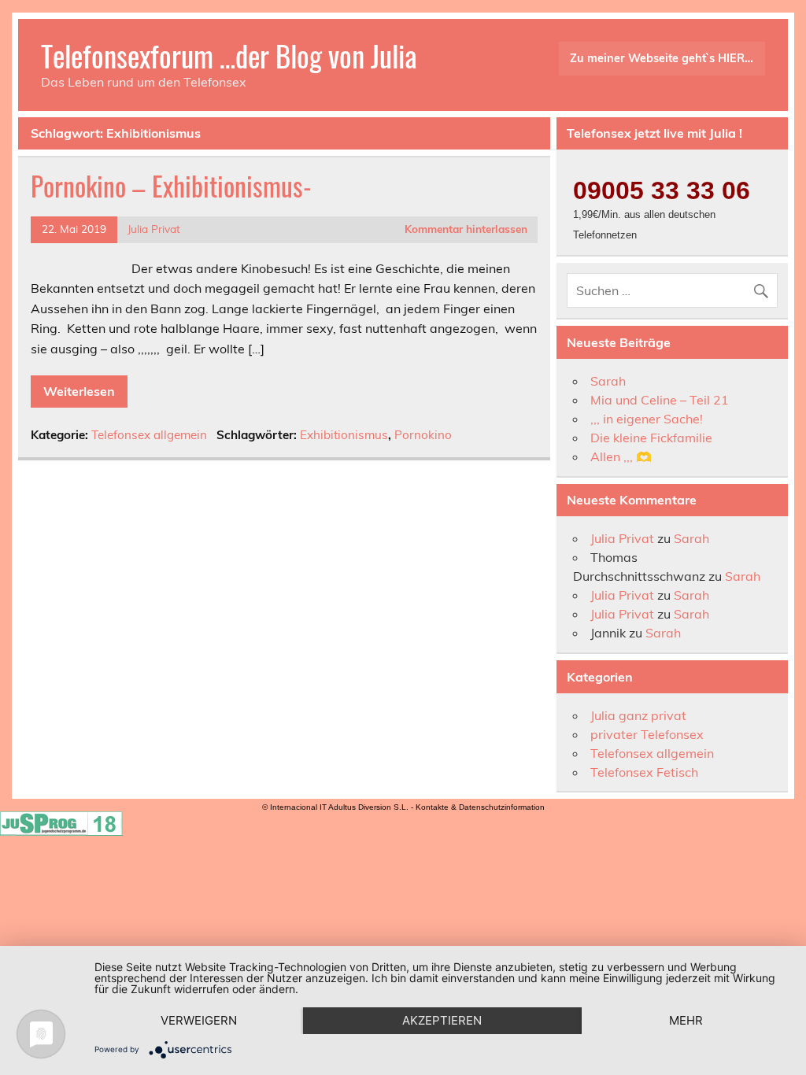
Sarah (608, 381)
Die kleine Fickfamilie (651, 437)
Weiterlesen (79, 391)
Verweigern (199, 1020)
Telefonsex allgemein (149, 434)
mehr (686, 1020)
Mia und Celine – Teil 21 (659, 400)
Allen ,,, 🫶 (621, 456)
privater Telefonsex (647, 734)
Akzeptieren (442, 1020)
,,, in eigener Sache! (646, 419)
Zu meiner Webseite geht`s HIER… (661, 58)
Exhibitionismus (344, 434)
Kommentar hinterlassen (466, 228)
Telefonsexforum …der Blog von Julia (229, 55)
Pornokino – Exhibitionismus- (171, 185)
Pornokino (423, 434)
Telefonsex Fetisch (644, 772)
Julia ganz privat (638, 715)
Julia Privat (154, 228)
